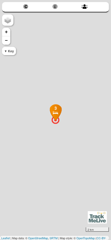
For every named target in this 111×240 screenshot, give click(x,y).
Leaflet (5, 238)
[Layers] (7, 20)
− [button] (6, 40)
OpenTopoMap (85, 238)
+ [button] (6, 32)
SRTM (54, 238)
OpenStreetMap (38, 238)
